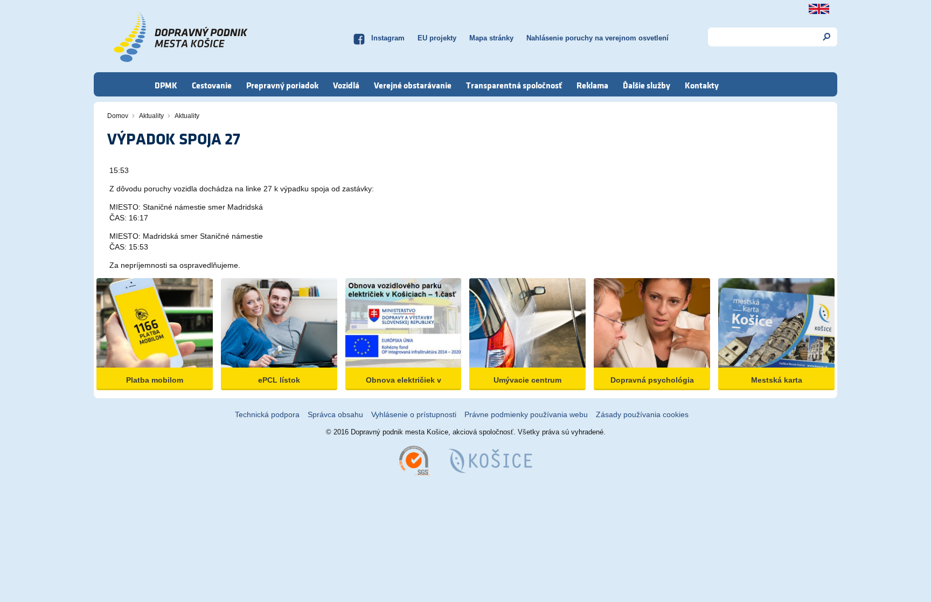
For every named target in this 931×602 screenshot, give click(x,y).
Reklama (592, 85)
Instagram (388, 38)
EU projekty (437, 38)
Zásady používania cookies (642, 414)
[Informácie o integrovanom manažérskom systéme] (414, 460)
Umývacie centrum (527, 380)
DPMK (166, 85)
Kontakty (702, 85)
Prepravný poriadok (282, 85)
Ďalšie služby (646, 85)
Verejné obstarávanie (412, 85)
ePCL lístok (279, 380)
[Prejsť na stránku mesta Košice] (490, 460)
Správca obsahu (335, 414)
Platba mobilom (154, 380)
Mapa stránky (491, 38)
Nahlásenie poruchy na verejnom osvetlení (597, 38)
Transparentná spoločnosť (514, 85)
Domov (117, 116)
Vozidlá (346, 85)
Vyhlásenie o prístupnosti (413, 414)
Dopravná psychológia (652, 380)
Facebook (359, 38)
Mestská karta (776, 380)
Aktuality (151, 116)
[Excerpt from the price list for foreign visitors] (819, 9)
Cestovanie (212, 85)
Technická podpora (267, 414)
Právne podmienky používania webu (526, 414)
